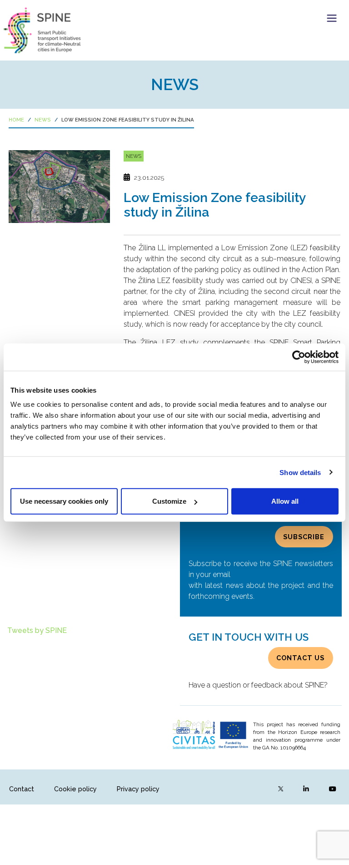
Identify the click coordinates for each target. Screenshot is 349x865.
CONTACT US (300, 658)
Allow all (285, 501)
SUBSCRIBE (303, 537)
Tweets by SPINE (37, 630)
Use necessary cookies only (64, 501)
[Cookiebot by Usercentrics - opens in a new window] (299, 357)
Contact (21, 789)
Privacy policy (138, 789)
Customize (169, 501)
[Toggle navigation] (331, 18)
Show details (300, 472)
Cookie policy (75, 789)
